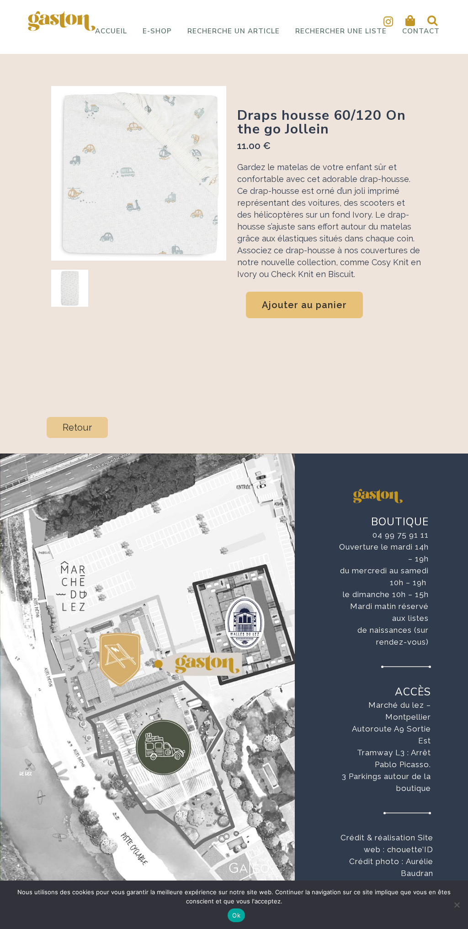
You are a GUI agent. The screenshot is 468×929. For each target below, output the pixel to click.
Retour (77, 427)
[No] (456, 904)
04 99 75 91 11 (400, 534)
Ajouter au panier (304, 304)
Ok (236, 915)
